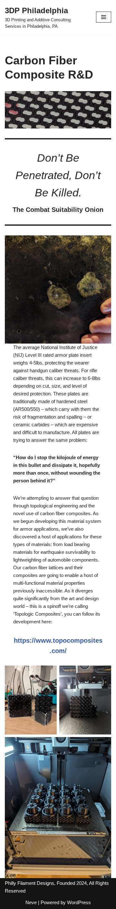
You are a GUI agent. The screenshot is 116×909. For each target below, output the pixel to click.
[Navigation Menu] (103, 17)
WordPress (79, 902)
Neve (31, 902)
